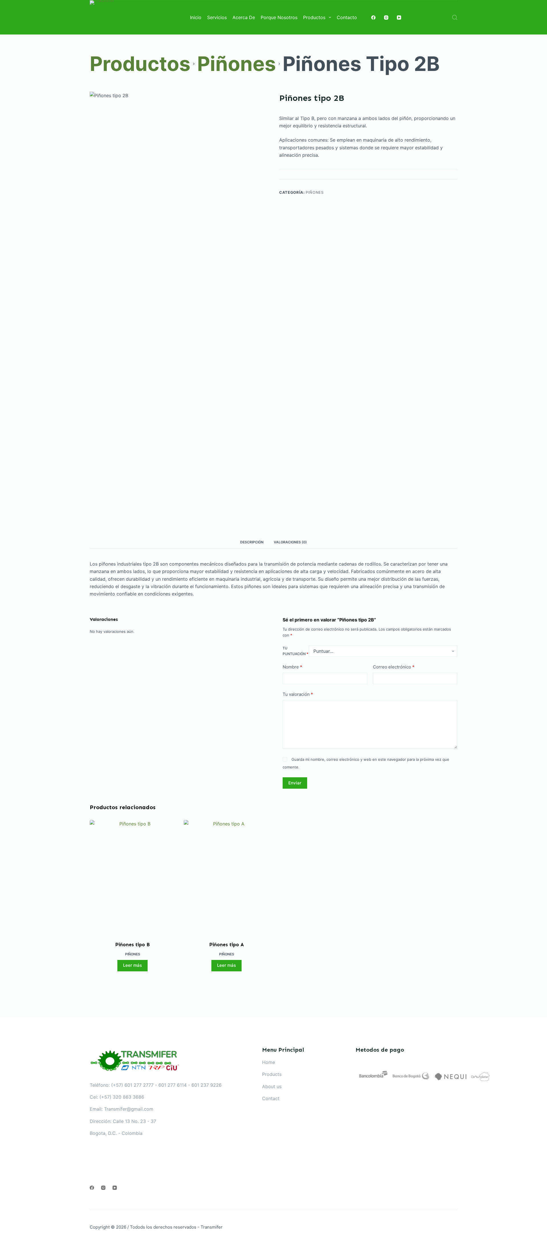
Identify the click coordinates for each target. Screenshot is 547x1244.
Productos (314, 17)
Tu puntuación (295, 651)
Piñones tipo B (132, 944)
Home (268, 1062)
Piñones (315, 192)
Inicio (195, 17)
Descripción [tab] (252, 542)
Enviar (294, 783)
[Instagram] (386, 17)
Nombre (292, 667)
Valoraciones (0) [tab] (290, 542)
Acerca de (243, 17)
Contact (270, 1098)
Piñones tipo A (226, 944)
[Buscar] (454, 17)
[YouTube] (399, 17)
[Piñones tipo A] (226, 877)
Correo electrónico (394, 667)
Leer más (132, 965)
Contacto (347, 17)
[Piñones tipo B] (132, 877)
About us (271, 1086)
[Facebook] (373, 17)
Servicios (217, 17)
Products (271, 1074)
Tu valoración (298, 694)
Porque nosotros (279, 17)
